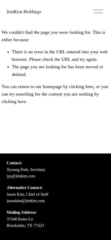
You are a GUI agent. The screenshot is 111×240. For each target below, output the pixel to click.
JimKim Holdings (24, 11)
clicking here (81, 86)
